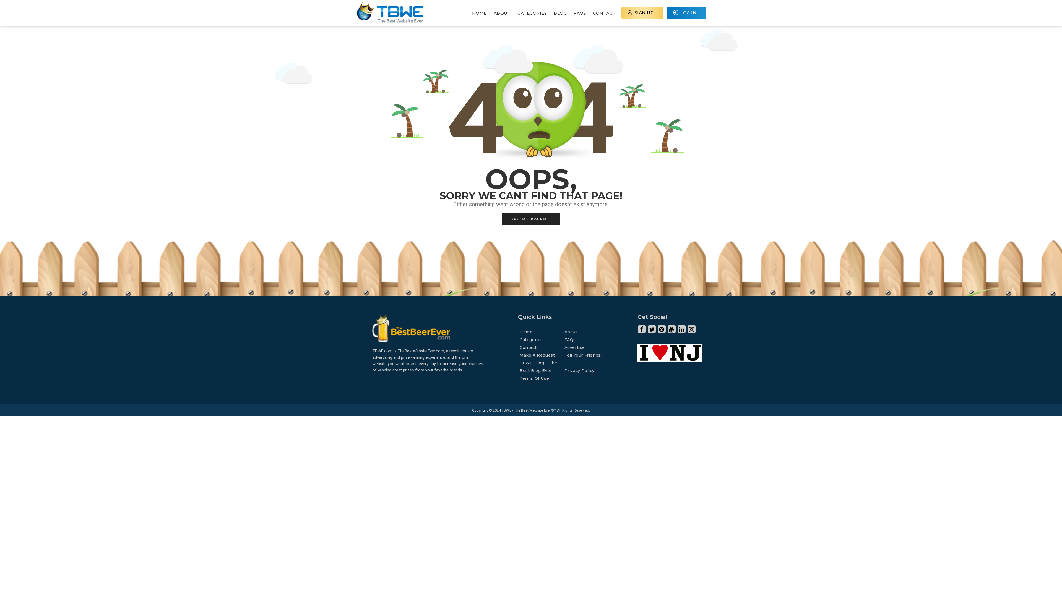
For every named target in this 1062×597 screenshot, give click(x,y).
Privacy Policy (579, 370)
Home (479, 13)
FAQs (580, 13)
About (502, 13)
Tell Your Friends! (583, 355)
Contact (604, 13)
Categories (532, 13)
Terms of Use (534, 378)
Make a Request (537, 355)
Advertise (574, 347)
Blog (560, 13)
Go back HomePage (531, 219)
